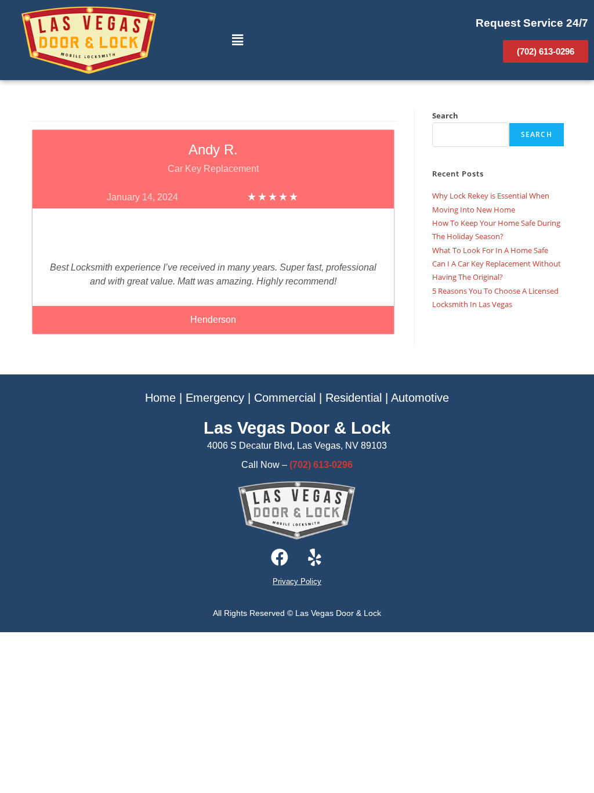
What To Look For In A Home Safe (490, 250)
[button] (237, 40)
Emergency (215, 397)
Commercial (285, 397)
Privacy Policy (297, 581)
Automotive (420, 397)
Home (160, 397)
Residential (353, 397)
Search (445, 115)
